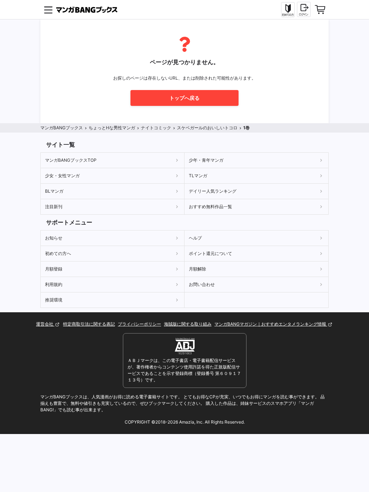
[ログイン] (304, 9)
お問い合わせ (202, 284)
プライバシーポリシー (139, 324)
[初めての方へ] (288, 9)
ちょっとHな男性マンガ (112, 127)
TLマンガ (198, 175)
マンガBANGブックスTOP (71, 160)
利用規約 (53, 284)
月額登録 (53, 269)
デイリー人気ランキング (212, 191)
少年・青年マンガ (206, 160)
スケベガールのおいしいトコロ (207, 127)
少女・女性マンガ (62, 175)
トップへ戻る (184, 98)
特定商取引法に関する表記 (89, 324)
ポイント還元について (210, 253)
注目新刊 (53, 206)
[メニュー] (48, 10)
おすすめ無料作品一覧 (210, 206)
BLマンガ (54, 191)
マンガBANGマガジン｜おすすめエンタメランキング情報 (270, 324)
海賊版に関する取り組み (188, 324)
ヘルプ (195, 238)
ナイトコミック (156, 127)
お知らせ (53, 238)
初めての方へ (58, 253)
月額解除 (197, 269)
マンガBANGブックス (61, 127)
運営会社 (45, 324)
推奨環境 (53, 300)
